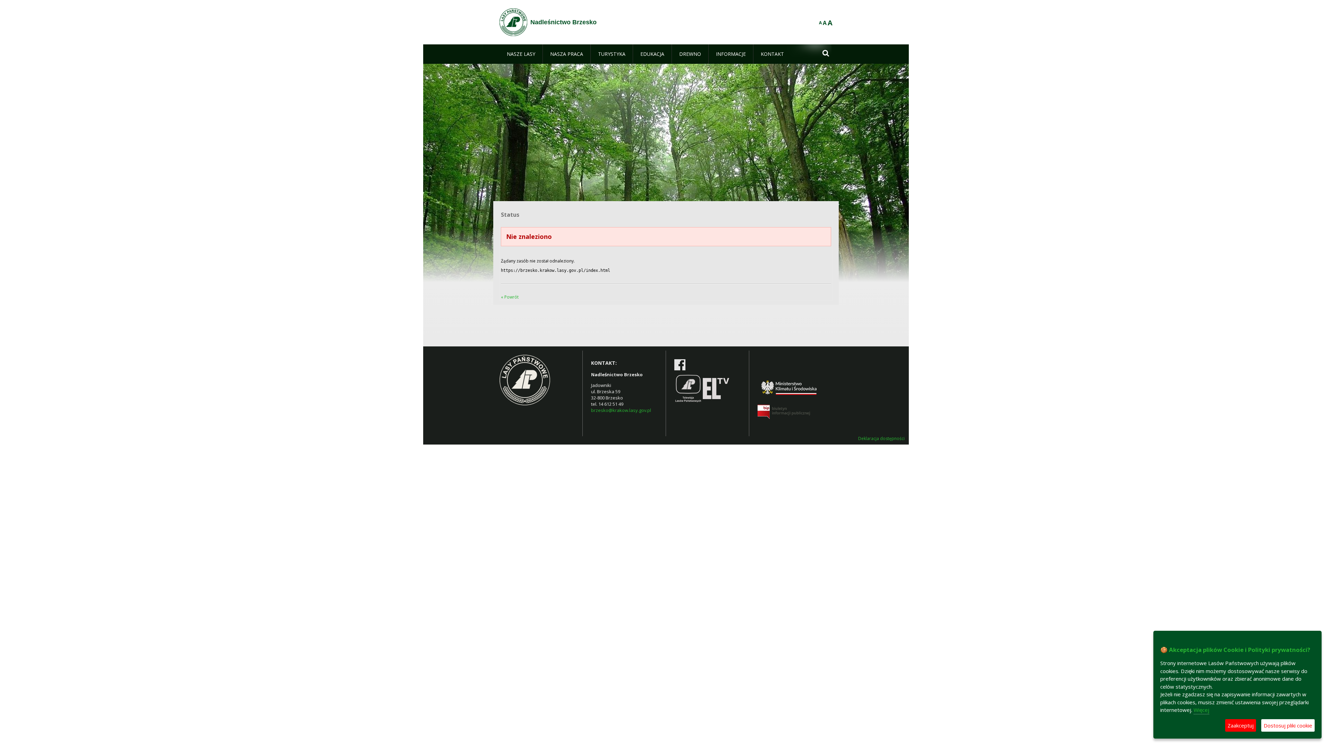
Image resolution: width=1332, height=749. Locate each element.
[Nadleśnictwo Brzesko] (513, 22)
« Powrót (510, 297)
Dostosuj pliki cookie (1288, 725)
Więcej (1201, 709)
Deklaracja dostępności (881, 438)
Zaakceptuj (1241, 725)
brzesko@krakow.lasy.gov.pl (621, 410)
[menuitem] (521, 54)
